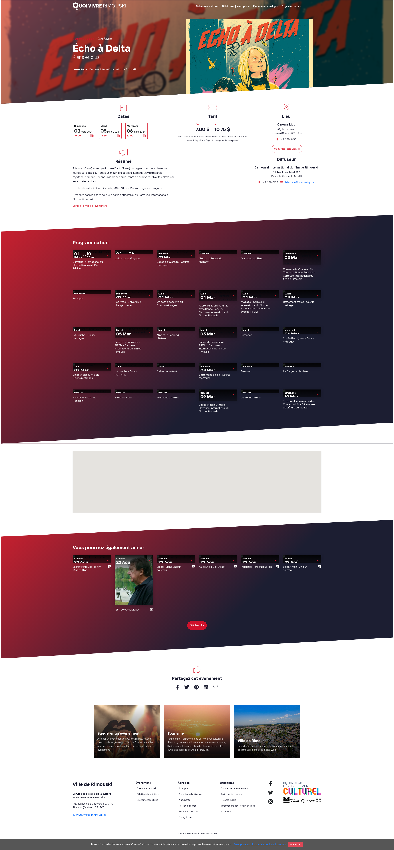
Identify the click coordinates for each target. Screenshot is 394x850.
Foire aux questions (189, 811)
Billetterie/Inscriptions (148, 794)
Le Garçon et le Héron (296, 371)
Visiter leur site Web (285, 148)
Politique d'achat (187, 805)
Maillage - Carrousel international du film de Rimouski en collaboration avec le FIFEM (256, 306)
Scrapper (78, 298)
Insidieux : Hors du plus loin (256, 566)
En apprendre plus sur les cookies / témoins (260, 844)
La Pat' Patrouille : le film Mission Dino (87, 568)
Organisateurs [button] (290, 6)
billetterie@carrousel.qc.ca (299, 182)
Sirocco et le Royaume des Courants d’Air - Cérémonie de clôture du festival (299, 404)
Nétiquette (185, 800)
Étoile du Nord (123, 397)
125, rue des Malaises (127, 609)
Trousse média (228, 800)
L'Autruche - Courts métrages (84, 336)
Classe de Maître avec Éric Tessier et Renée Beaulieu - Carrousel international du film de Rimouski (299, 274)
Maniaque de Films (252, 258)
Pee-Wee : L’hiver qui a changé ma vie (128, 303)
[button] (92, 135)
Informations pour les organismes (238, 805)
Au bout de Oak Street (212, 566)
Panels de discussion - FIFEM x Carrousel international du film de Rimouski (128, 346)
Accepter (295, 844)
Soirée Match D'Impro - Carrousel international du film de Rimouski (214, 408)
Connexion (226, 811)
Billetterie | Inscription (235, 6)
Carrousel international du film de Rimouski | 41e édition (88, 265)
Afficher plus (197, 625)
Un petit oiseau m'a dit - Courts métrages (171, 303)
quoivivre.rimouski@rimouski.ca (89, 814)
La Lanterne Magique (127, 258)
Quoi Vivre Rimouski (83, 38)
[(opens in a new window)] (197, 731)
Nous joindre (185, 817)
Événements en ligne (265, 6)
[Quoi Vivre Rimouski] (100, 6)
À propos (183, 788)
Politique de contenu (231, 794)
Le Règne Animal (251, 397)
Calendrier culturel (207, 6)
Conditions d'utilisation (190, 794)
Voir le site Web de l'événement (90, 205)
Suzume (245, 371)
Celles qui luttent (167, 371)
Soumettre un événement (234, 788)
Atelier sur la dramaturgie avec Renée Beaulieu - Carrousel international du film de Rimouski (214, 310)
